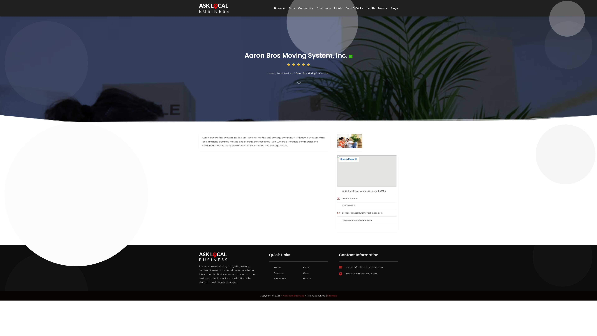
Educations (324, 8)
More (381, 8)
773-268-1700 (348, 205)
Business (279, 8)
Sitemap (332, 295)
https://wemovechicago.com (357, 220)
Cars (292, 8)
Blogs (394, 8)
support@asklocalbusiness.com (364, 267)
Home (277, 267)
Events (338, 8)
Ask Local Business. (293, 295)
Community (305, 8)
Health (370, 8)
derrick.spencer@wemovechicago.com (362, 212)
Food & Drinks (354, 8)
